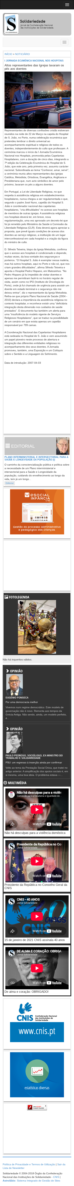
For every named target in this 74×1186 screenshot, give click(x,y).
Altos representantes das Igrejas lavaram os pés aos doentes (34, 67)
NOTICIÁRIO (22, 54)
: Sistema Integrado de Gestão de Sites (31, 1180)
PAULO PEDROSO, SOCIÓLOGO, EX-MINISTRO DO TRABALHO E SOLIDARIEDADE (34, 756)
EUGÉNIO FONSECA (17, 697)
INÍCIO (8, 54)
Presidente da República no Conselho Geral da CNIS (35, 886)
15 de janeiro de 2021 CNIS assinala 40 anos (34, 940)
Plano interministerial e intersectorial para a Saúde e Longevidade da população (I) (36, 458)
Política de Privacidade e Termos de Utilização (29, 1164)
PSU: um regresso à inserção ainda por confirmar (34, 762)
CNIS (56, 1177)
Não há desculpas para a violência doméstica (34, 833)
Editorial (10, 483)
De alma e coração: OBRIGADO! (26, 991)
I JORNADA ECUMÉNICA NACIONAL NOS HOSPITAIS (34, 60)
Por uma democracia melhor (22, 702)
